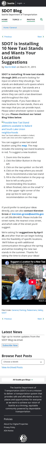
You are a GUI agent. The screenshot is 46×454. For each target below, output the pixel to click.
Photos (31, 19)
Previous (8, 36)
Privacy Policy (9, 427)
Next (40, 36)
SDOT (4, 313)
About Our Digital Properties (16, 424)
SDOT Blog (12, 10)
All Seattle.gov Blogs (22, 380)
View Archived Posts (12, 367)
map (24, 145)
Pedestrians (32, 310)
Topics (16, 19)
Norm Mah (10, 66)
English (19, 3)
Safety (40, 310)
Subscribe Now (10, 345)
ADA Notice (8, 430)
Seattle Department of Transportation (19, 14)
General (15, 310)
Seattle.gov (6, 1)
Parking (22, 310)
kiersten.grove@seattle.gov (28, 213)
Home (4, 19)
